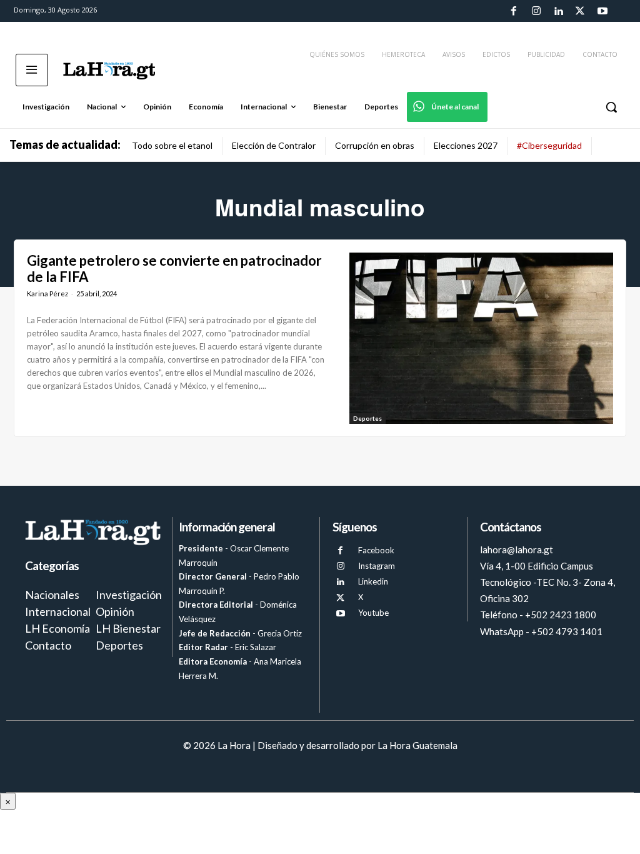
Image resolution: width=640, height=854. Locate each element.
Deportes (367, 418)
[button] (611, 107)
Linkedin (373, 581)
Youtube (373, 613)
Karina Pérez (47, 293)
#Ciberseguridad (549, 145)
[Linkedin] (558, 11)
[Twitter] (580, 11)
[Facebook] (513, 11)
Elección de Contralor (274, 145)
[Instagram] (535, 11)
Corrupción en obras (374, 145)
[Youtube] (602, 11)
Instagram (376, 566)
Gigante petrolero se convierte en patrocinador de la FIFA (174, 268)
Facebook (376, 550)
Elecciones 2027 (466, 145)
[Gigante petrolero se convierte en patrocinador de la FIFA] (481, 338)
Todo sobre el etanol (172, 145)
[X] (340, 598)
